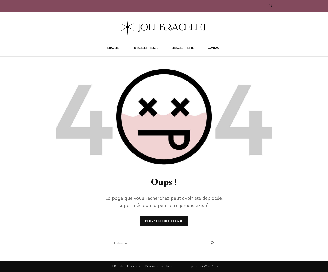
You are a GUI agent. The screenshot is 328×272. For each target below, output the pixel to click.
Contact (214, 48)
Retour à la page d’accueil (164, 220)
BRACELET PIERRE (183, 48)
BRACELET (114, 48)
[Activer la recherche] (270, 5)
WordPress (211, 266)
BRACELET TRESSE (146, 48)
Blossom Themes (175, 266)
